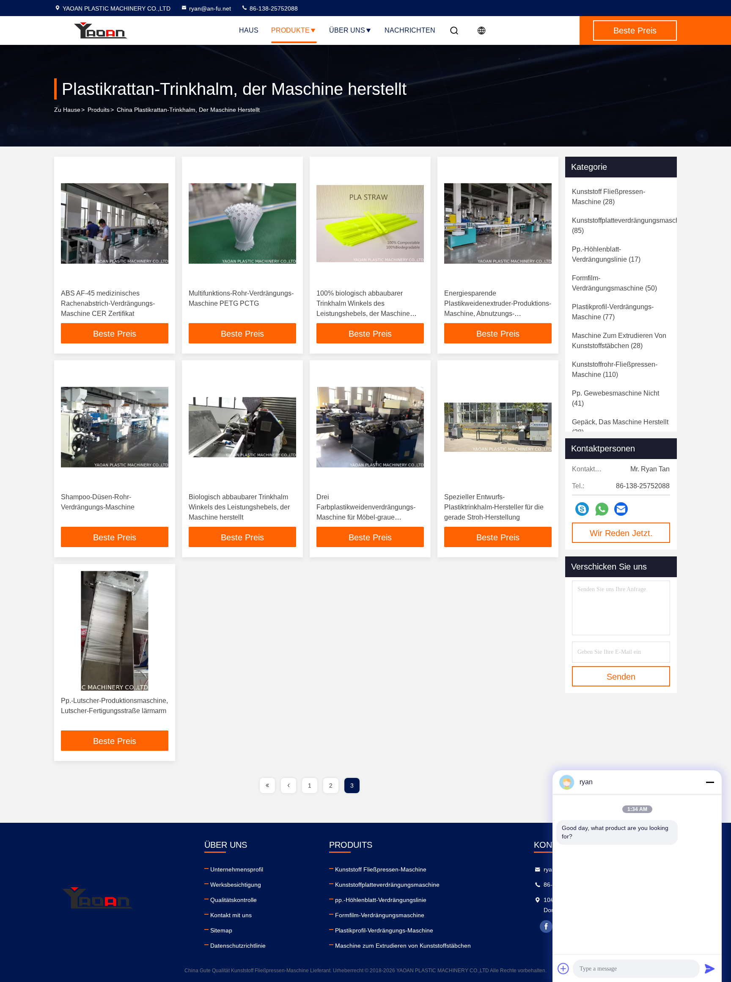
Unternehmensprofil (236, 869)
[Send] (710, 968)
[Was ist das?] (601, 509)
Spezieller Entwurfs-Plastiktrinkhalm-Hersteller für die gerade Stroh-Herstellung (494, 507)
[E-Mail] (621, 509)
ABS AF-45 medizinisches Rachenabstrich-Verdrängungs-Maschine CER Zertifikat (108, 303)
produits (99, 109)
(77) (613, 312)
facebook (546, 926)
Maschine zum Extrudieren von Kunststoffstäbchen (403, 945)
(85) (630, 225)
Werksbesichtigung (235, 884)
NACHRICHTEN (410, 30)
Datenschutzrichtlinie (238, 945)
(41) (615, 398)
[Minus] (710, 782)
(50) (614, 283)
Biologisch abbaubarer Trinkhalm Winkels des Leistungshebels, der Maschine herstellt (239, 507)
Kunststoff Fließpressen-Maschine (380, 869)
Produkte (290, 30)
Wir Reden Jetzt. (621, 533)
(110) (614, 369)
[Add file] (563, 968)
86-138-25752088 (273, 8)
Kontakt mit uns (231, 915)
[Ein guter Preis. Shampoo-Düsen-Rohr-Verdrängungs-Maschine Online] (114, 427)
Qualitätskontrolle (233, 899)
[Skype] (582, 509)
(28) (608, 196)
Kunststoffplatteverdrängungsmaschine (387, 884)
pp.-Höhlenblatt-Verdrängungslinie (380, 899)
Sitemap (221, 930)
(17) (606, 254)
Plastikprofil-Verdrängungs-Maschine (384, 930)
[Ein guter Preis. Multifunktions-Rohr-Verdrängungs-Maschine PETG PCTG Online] (242, 223)
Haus (248, 30)
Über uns (347, 30)
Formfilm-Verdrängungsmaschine (379, 915)
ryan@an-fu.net (210, 8)
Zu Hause (67, 109)
